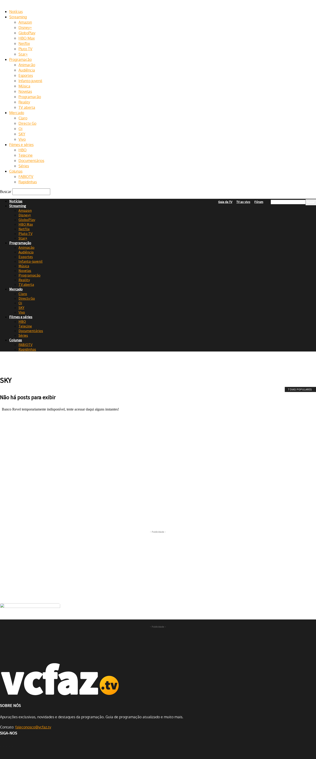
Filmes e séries (21, 144)
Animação (27, 65)
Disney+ (25, 27)
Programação (20, 59)
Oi (20, 128)
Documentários (31, 160)
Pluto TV (25, 49)
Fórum (258, 202)
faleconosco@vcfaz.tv (33, 727)
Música (24, 86)
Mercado (16, 112)
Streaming (18, 17)
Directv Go (27, 123)
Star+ (23, 54)
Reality (24, 102)
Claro (23, 118)
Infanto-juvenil (30, 81)
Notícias (16, 11)
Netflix (24, 43)
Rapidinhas (28, 182)
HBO (23, 150)
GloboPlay (27, 33)
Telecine (26, 155)
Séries (24, 166)
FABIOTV (26, 176)
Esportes (26, 75)
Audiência (27, 70)
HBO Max (27, 38)
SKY (22, 134)
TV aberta (27, 107)
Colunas (15, 171)
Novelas (25, 91)
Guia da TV (225, 202)
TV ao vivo (243, 202)
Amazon (25, 22)
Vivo (22, 139)
